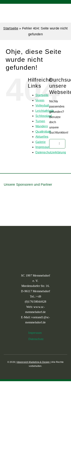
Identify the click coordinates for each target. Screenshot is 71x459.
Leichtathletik (44, 110)
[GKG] (22, 210)
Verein (39, 100)
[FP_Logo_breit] (9, 211)
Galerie (40, 142)
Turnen (40, 121)
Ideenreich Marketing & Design (33, 362)
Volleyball (42, 105)
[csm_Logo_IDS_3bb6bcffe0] (41, 197)
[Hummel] (35, 208)
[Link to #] (58, 13)
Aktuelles (41, 136)
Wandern (41, 126)
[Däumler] (52, 198)
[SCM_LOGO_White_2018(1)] (10, 10)
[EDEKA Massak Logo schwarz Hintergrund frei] (63, 196)
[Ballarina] (8, 198)
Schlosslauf (43, 115)
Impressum (43, 147)
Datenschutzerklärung (50, 152)
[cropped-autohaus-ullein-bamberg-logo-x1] (30, 198)
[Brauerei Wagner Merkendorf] (19, 196)
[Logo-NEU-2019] (48, 210)
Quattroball (43, 131)
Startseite (10, 28)
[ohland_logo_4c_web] (62, 208)
